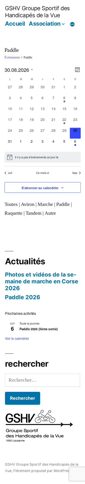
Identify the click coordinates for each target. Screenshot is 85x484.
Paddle (63, 204)
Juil (10, 173)
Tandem (33, 213)
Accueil (15, 23)
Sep (74, 173)
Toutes (11, 204)
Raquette (13, 213)
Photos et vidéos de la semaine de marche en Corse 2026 (41, 281)
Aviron (27, 204)
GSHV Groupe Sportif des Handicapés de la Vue (37, 12)
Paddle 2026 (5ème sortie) (38, 329)
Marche (45, 204)
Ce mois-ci (42, 173)
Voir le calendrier (17, 338)
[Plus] (72, 24)
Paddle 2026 (22, 297)
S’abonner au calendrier (40, 187)
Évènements (12, 57)
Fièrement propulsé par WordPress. (43, 471)
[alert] (43, 157)
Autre (50, 213)
